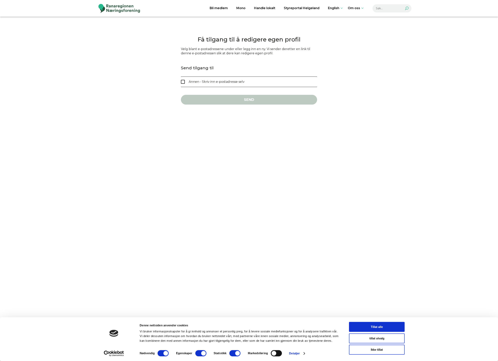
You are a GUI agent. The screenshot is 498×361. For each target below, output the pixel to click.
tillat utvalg (376, 338)
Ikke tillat (377, 349)
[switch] (200, 353)
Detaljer (294, 353)
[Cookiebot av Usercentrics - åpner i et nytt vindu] (114, 353)
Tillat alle (377, 326)
